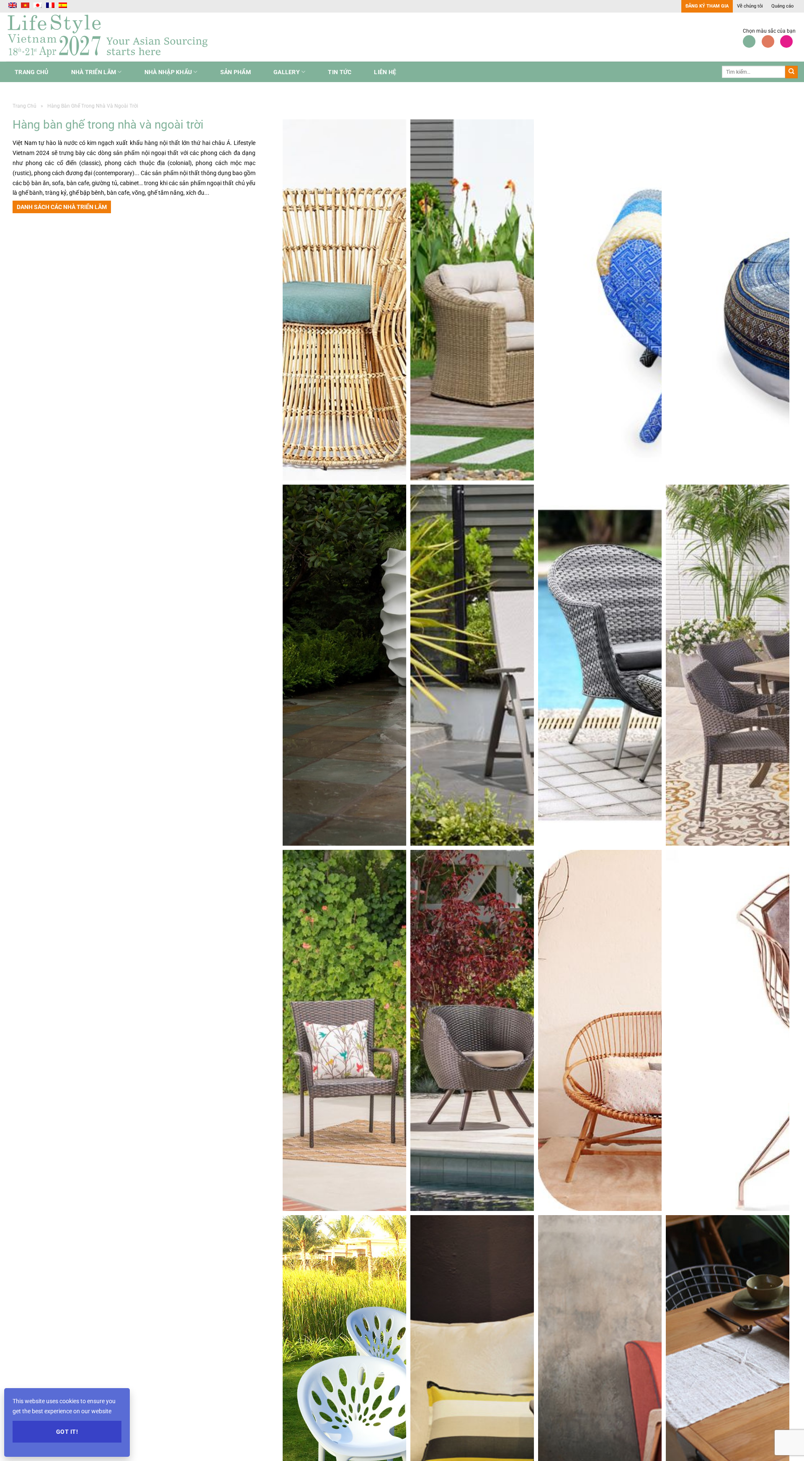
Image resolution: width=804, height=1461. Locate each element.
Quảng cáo (782, 6)
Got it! (67, 1431)
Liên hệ (385, 72)
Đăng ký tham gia (707, 6)
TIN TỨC (339, 72)
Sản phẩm (235, 72)
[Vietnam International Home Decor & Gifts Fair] (111, 37)
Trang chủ (32, 72)
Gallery (286, 72)
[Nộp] (791, 72)
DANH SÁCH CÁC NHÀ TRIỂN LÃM (62, 207)
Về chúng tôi (750, 6)
